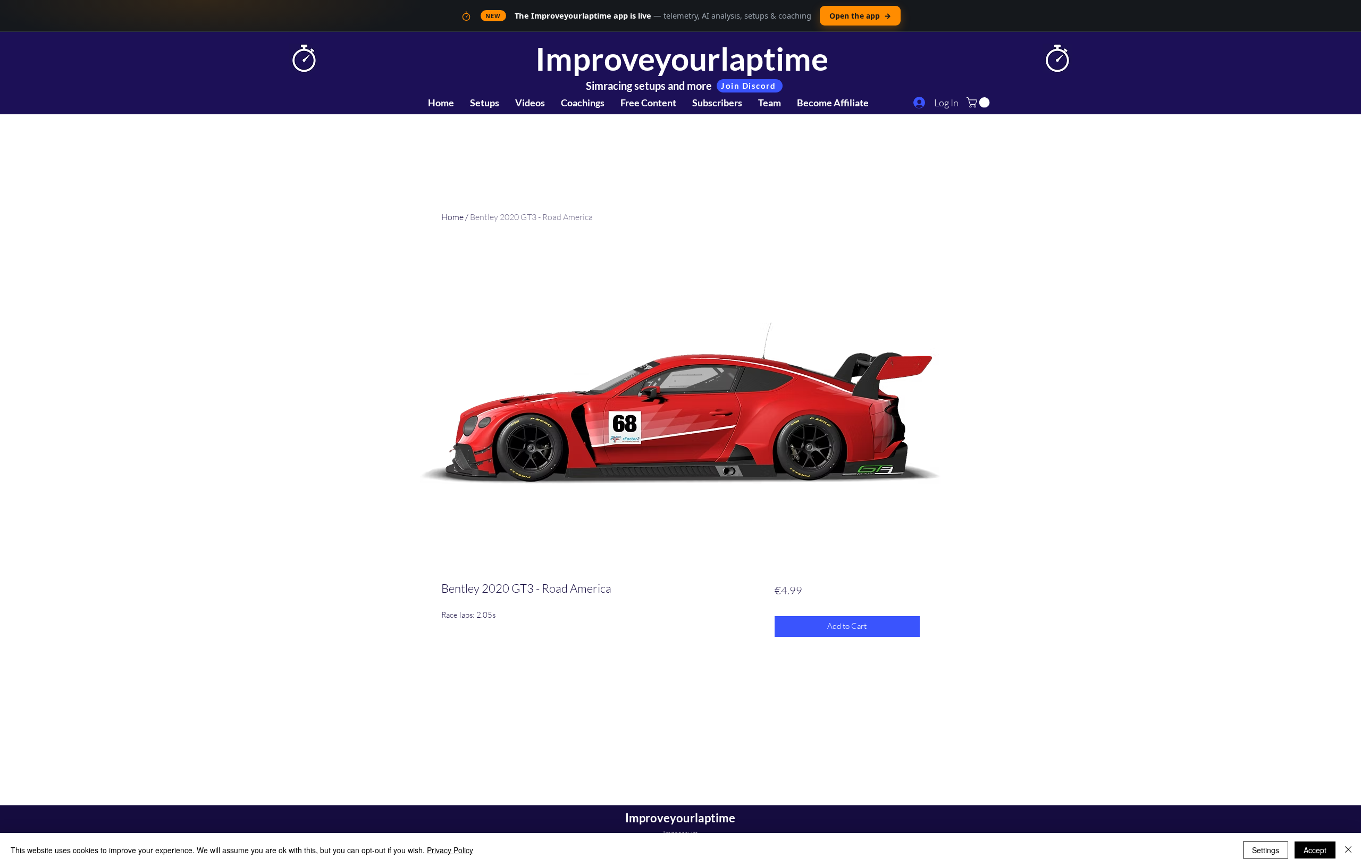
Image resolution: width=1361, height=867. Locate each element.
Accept (1315, 850)
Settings (1265, 850)
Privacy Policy (450, 850)
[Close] (1348, 849)
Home (452, 217)
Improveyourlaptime (681, 58)
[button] (979, 102)
